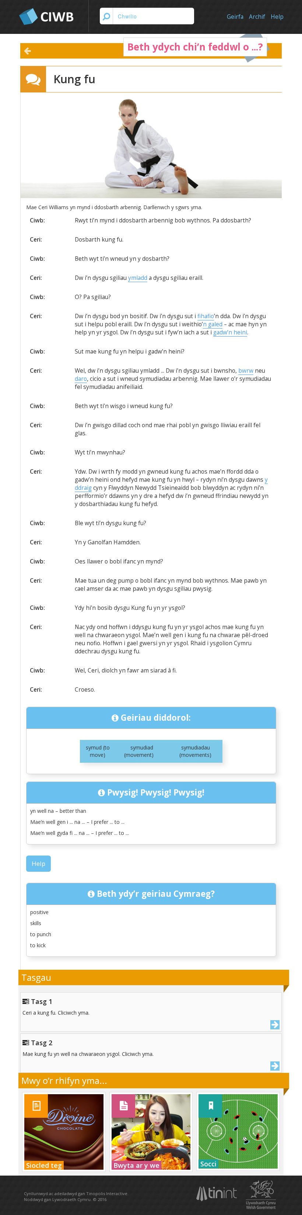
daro (81, 379)
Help (277, 17)
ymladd (137, 278)
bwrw (245, 371)
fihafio (205, 316)
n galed (212, 324)
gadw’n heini (230, 332)
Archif (257, 17)
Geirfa (235, 17)
